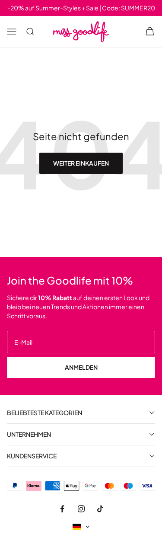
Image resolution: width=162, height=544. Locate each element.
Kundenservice (32, 456)
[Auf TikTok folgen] (100, 509)
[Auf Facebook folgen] (62, 509)
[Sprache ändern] (81, 527)
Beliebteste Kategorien (44, 412)
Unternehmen (29, 434)
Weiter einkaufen (81, 163)
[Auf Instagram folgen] (81, 509)
